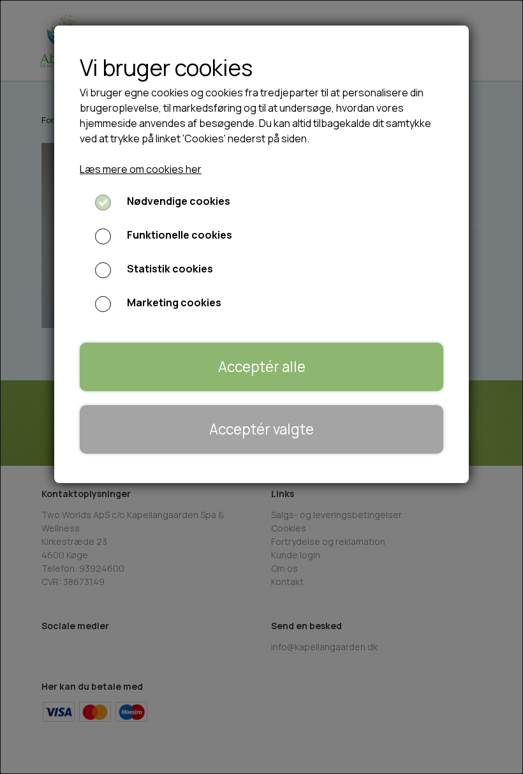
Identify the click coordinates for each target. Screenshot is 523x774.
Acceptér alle (262, 366)
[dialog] (261, 387)
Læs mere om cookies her (141, 169)
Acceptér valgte (261, 429)
